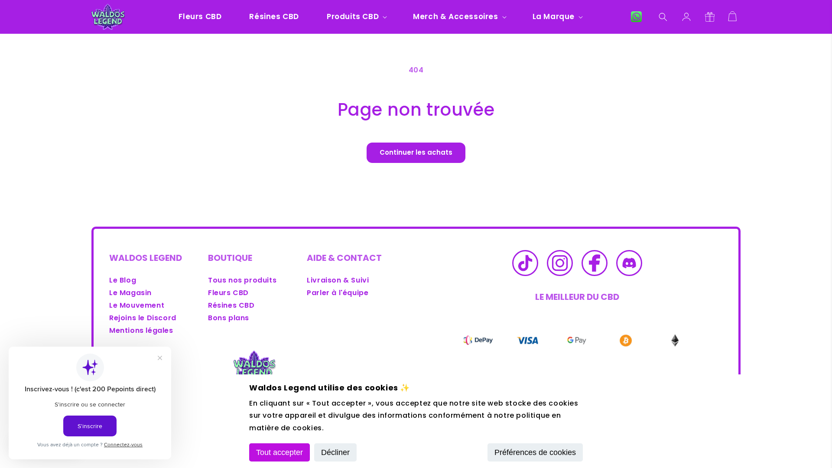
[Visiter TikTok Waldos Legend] (525, 265)
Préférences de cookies (535, 452)
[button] (356, 16)
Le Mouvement (136, 305)
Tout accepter (279, 452)
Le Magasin (130, 293)
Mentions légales (141, 330)
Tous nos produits (242, 280)
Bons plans (228, 318)
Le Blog (122, 280)
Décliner (335, 452)
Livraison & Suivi (338, 280)
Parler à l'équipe (337, 293)
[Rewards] (709, 16)
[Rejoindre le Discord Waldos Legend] (629, 265)
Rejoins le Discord (142, 318)
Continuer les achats (416, 152)
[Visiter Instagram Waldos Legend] (560, 265)
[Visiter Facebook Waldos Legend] (594, 265)
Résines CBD (231, 305)
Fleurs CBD (228, 293)
